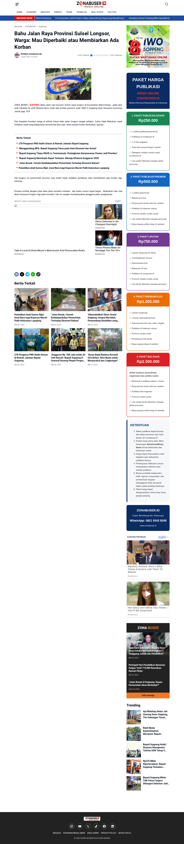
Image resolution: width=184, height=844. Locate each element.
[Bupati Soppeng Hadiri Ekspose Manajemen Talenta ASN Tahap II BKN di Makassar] (133, 750)
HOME (19, 12)
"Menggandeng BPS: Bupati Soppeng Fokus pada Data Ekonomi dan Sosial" (58, 148)
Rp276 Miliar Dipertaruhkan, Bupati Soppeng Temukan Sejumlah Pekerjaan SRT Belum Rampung (156, 764)
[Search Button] (167, 4)
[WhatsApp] (33, 274)
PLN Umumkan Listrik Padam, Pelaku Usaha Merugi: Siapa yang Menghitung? (75, 18)
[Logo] (92, 818)
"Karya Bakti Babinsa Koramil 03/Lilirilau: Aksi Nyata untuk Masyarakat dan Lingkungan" (103, 357)
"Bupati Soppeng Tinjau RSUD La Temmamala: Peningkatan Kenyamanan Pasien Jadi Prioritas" (68, 153)
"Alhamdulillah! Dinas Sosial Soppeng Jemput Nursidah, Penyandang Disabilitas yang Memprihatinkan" (102, 317)
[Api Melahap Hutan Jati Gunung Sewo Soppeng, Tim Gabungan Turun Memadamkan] (133, 717)
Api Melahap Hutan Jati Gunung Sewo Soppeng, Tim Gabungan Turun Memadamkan (155, 714)
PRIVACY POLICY (108, 833)
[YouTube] (80, 826)
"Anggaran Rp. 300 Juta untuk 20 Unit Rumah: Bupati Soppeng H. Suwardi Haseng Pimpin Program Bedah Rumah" (68, 357)
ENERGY (58, 12)
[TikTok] (96, 826)
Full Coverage (148, 695)
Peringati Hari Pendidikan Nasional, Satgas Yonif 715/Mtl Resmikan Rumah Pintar (147, 668)
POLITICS (112, 12)
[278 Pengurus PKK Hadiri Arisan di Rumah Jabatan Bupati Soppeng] (31, 339)
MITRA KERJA (124, 833)
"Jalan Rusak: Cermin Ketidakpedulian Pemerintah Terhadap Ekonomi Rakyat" (59, 163)
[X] (22, 274)
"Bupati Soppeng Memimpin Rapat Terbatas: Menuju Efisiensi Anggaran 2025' (59, 158)
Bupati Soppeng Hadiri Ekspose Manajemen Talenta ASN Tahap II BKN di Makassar (154, 747)
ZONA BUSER (87, 838)
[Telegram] (27, 274)
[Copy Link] (38, 274)
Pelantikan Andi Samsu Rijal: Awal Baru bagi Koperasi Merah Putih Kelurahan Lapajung (64, 168)
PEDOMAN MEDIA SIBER (74, 833)
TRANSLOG (82, 12)
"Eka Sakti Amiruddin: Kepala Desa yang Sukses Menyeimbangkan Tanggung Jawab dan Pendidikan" (147, 650)
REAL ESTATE (97, 12)
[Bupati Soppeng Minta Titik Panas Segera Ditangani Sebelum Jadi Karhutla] (133, 783)
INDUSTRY (45, 12)
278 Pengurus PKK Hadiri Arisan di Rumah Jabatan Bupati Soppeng (53, 143)
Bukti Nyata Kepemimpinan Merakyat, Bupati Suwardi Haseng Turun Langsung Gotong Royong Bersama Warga (156, 731)
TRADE (69, 12)
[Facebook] (16, 274)
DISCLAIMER (93, 833)
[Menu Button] (17, 4)
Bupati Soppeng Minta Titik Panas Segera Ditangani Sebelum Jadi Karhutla (155, 780)
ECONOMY (31, 12)
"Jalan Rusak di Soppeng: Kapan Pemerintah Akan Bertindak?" (145, 683)
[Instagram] (72, 826)
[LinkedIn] (113, 826)
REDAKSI (57, 833)
